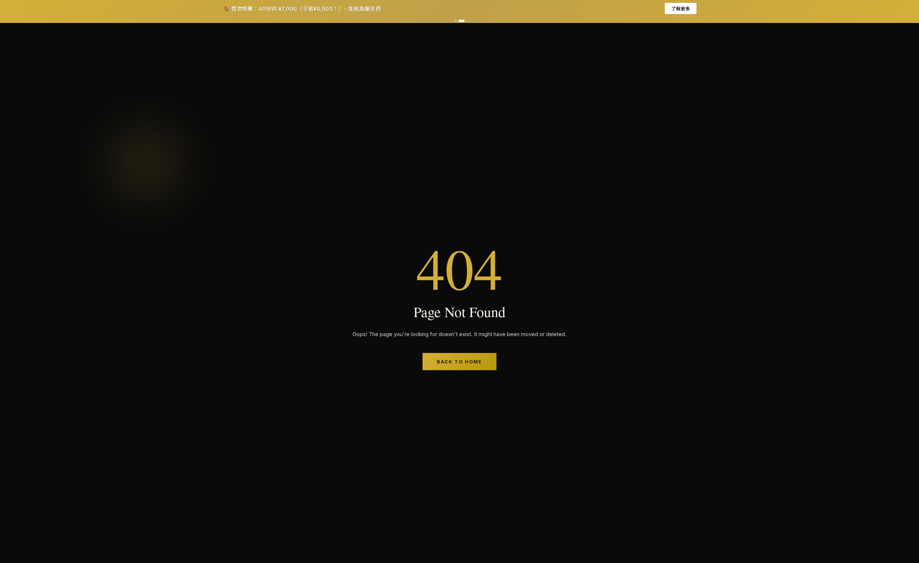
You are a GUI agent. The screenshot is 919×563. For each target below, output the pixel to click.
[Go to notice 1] (456, 21)
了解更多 (680, 8)
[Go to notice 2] (462, 21)
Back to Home (459, 361)
